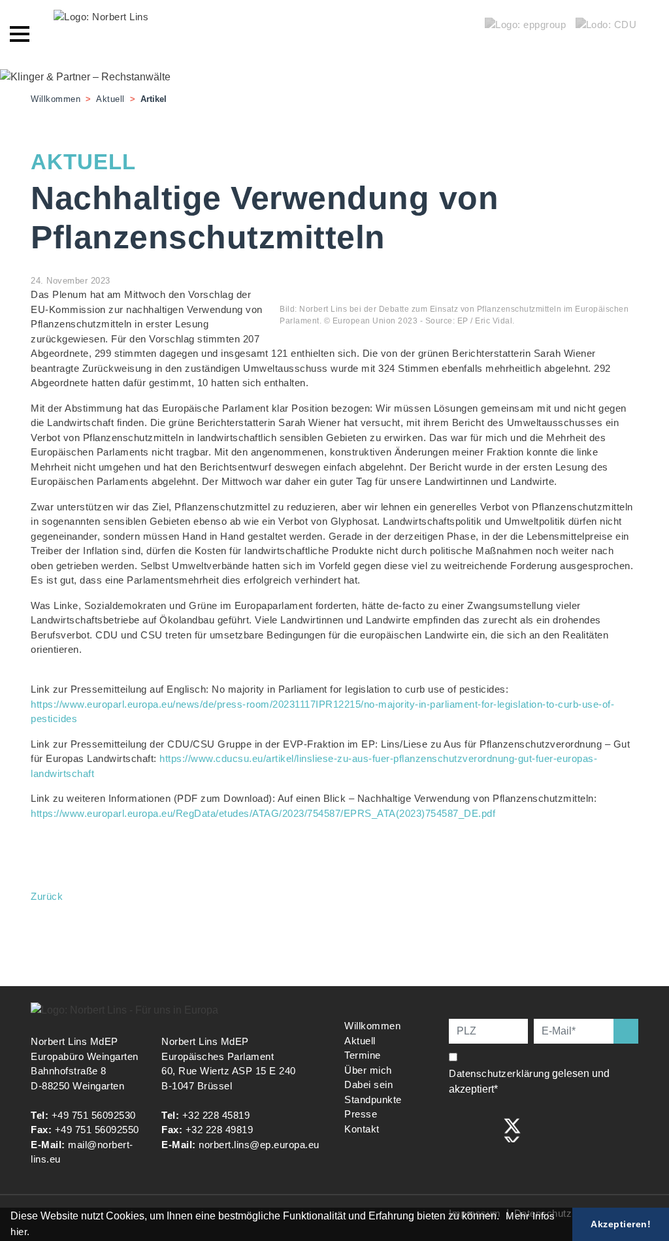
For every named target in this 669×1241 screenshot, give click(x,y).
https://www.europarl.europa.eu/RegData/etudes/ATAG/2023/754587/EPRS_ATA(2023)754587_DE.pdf (263, 813)
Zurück (47, 896)
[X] (512, 1129)
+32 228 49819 (219, 1129)
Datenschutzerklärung (499, 1073)
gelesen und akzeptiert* (529, 1081)
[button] (504, 1217)
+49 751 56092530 (94, 1115)
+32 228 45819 (216, 1115)
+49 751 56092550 (97, 1129)
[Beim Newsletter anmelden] (625, 1031)
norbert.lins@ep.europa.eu (259, 1144)
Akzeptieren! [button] (621, 1224)
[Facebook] (458, 1129)
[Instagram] (485, 1129)
